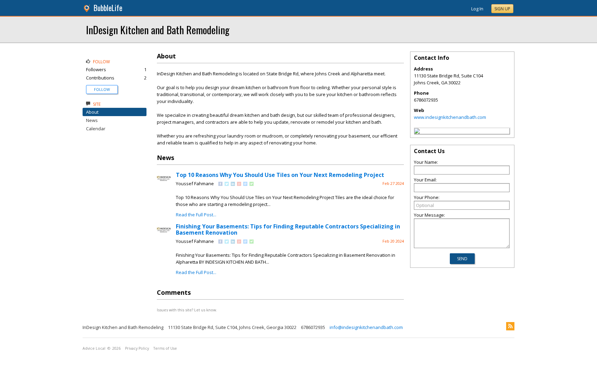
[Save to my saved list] (251, 184)
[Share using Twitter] (227, 184)
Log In (477, 9)
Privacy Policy (137, 348)
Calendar (95, 128)
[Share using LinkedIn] (233, 184)
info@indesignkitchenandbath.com (366, 327)
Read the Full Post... (196, 214)
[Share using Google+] (239, 184)
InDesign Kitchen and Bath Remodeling (157, 29)
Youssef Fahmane (195, 183)
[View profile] (164, 184)
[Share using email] (245, 184)
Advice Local (94, 348)
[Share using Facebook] (220, 184)
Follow (102, 89)
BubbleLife (108, 7)
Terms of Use (165, 348)
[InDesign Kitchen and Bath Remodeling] (417, 132)
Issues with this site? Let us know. (187, 309)
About (92, 112)
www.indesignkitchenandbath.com (450, 117)
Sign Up (502, 9)
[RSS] (510, 326)
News (92, 120)
